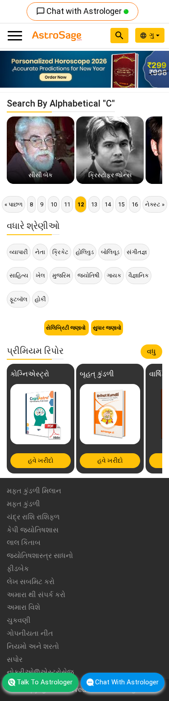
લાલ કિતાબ (24, 542)
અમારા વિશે (23, 607)
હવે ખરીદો (41, 460)
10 (53, 204)
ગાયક (114, 275)
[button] (12, 69)
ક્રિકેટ (60, 252)
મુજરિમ (61, 275)
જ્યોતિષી (89, 275)
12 (81, 204)
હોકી (40, 299)
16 (135, 204)
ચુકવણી (19, 620)
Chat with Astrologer (79, 11)
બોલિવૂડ (110, 252)
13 (94, 204)
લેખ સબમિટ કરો (31, 581)
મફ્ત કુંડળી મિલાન (34, 491)
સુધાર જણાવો (107, 328)
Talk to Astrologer (45, 682)
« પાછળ (14, 204)
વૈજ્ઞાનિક (138, 275)
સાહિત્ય (18, 275)
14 (108, 204)
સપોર (15, 659)
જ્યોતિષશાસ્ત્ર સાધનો (40, 555)
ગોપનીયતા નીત (30, 633)
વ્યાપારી (18, 252)
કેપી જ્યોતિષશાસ (33, 530)
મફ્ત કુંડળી (23, 504)
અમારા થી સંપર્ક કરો (36, 594)
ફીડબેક (18, 568)
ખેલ (40, 275)
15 (121, 204)
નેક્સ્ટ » (154, 204)
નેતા (40, 252)
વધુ (151, 351)
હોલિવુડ (85, 252)
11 (67, 204)
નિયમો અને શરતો (33, 646)
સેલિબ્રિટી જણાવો (66, 328)
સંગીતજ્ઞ (137, 252)
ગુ (152, 35)
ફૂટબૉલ (18, 299)
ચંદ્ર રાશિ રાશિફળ (33, 517)
